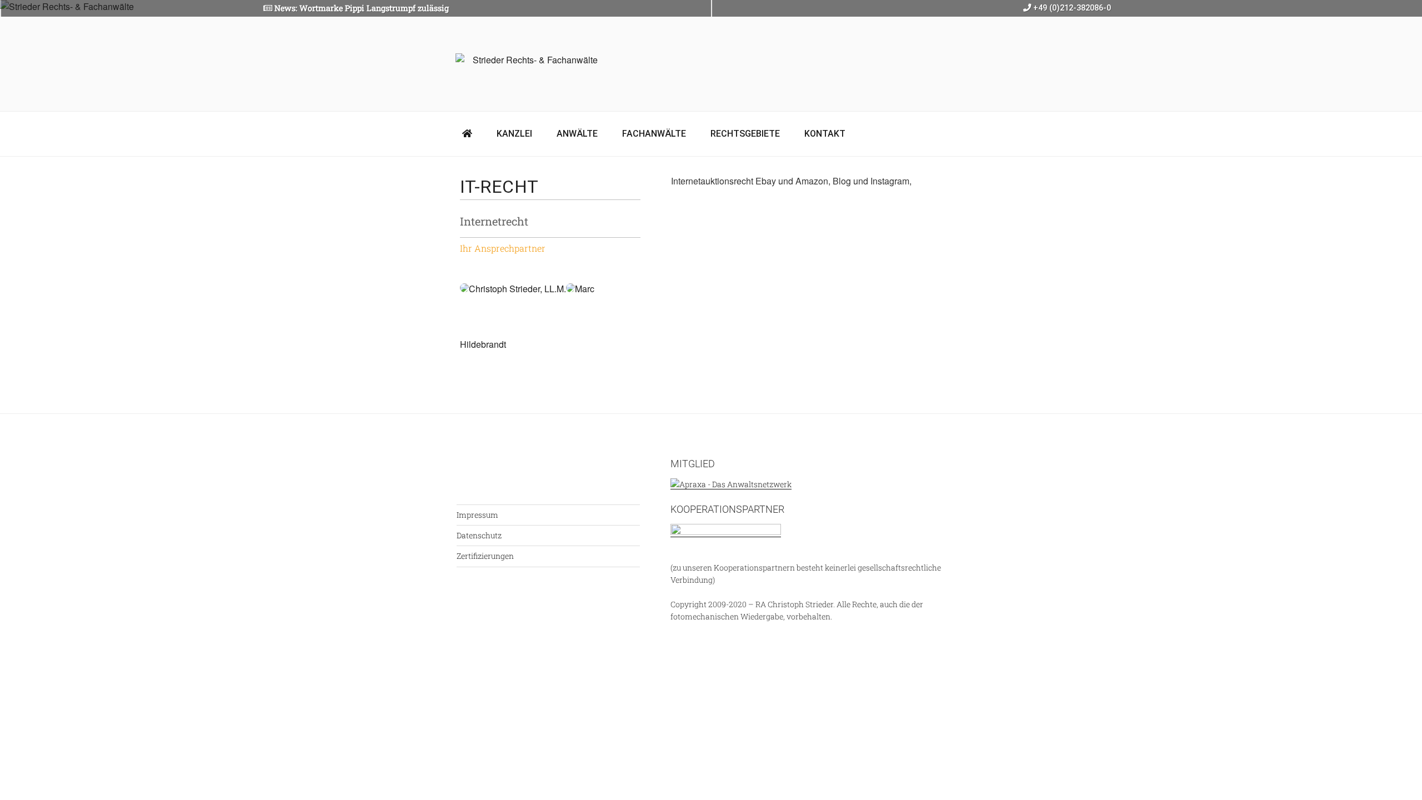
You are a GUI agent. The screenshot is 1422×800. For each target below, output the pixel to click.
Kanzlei (514, 133)
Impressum (477, 514)
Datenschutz (479, 535)
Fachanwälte (654, 133)
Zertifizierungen (485, 556)
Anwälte (577, 133)
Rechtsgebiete (745, 133)
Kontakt (824, 133)
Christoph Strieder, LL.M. (517, 288)
